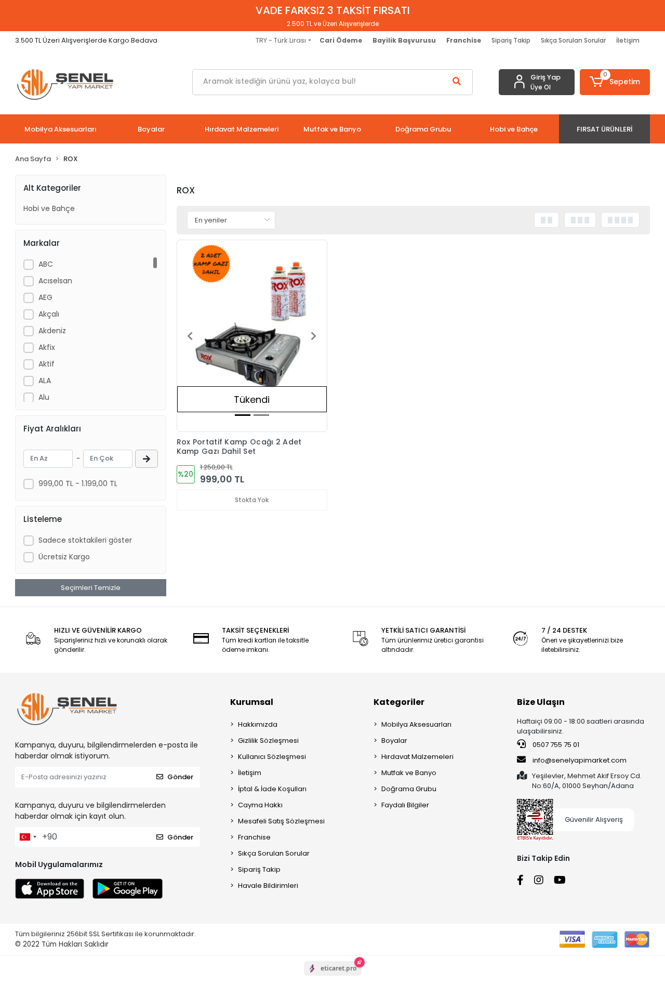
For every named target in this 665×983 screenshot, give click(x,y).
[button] (615, 82)
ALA (44, 380)
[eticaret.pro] (333, 977)
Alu (43, 397)
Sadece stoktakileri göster (85, 540)
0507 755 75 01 (555, 745)
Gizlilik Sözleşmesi (268, 740)
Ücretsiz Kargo (64, 557)
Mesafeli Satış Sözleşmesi (281, 821)
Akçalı (48, 314)
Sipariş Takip (510, 40)
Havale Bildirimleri (268, 885)
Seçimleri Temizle (91, 588)
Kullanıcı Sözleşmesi (272, 757)
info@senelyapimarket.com (579, 760)
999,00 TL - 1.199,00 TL (77, 483)
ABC (45, 264)
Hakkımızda (257, 724)
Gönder (180, 777)
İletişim (628, 40)
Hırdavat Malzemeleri (417, 757)
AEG (45, 297)
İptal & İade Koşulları (272, 789)
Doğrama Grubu (408, 789)
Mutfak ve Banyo (408, 773)
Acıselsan (55, 281)
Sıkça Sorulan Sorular (573, 40)
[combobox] (27, 837)
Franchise (254, 837)
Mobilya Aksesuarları (416, 724)
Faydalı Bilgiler (405, 805)
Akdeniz (52, 330)
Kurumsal (251, 702)
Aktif (46, 364)
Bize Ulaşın (541, 702)
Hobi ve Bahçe (49, 208)
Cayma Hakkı (260, 805)
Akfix (46, 347)
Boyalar (394, 740)
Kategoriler (399, 702)
